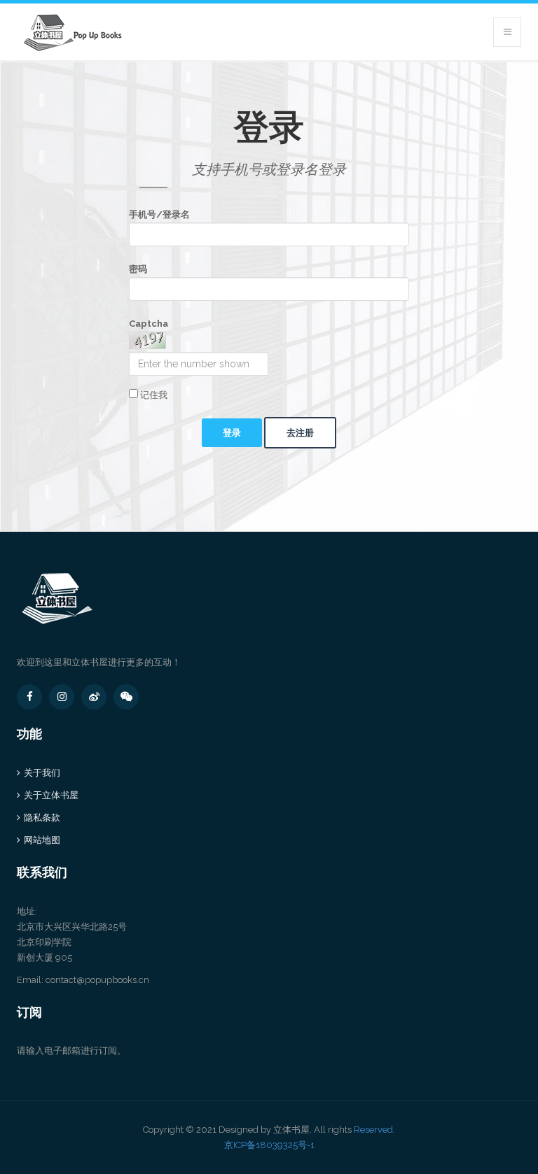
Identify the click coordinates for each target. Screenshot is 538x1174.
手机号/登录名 (159, 214)
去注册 (300, 432)
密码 (138, 269)
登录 (232, 432)
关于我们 (42, 773)
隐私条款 (42, 817)
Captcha (148, 323)
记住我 (152, 395)
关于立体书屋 (51, 795)
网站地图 (42, 840)
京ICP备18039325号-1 (269, 1145)
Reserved (373, 1129)
